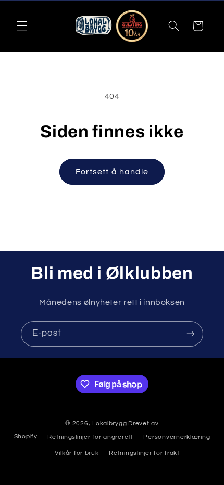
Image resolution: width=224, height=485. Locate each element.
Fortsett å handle (112, 172)
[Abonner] (191, 334)
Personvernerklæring (176, 437)
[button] (22, 26)
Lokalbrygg (109, 423)
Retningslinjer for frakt (144, 453)
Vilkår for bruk (77, 453)
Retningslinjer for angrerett (90, 437)
